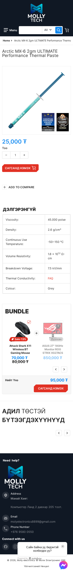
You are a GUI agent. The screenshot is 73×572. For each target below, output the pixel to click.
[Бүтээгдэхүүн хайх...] (58, 30)
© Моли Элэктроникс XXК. (51, 560)
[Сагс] (67, 30)
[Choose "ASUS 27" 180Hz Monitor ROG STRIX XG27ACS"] (61, 322)
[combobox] (41, 30)
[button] (10, 30)
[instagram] (15, 546)
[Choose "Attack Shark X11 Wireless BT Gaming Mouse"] (29, 322)
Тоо (4, 148)
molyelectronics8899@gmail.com (33, 521)
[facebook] (5, 546)
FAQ (50, 278)
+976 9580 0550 (22, 532)
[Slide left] (56, 369)
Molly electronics (26, 560)
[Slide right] (64, 369)
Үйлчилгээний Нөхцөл (36, 566)
